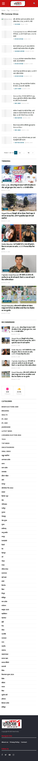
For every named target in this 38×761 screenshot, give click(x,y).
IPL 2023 (5, 419)
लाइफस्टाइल (5, 654)
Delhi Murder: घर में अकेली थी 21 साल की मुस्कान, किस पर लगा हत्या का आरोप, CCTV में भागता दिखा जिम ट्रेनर (18, 246)
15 (28, 153)
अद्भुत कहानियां (5, 455)
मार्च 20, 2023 (29, 142)
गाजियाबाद (4, 504)
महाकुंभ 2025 (5, 610)
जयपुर (3, 536)
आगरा (3, 464)
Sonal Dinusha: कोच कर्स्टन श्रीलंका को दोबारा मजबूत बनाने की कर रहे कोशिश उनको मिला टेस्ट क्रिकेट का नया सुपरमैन (18, 308)
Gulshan (17, 24)
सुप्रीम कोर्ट (5, 695)
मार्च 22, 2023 (27, 118)
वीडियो (3, 683)
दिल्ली (5, 240)
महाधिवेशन (4, 614)
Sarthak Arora (19, 142)
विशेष (3, 679)
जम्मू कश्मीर (5, 532)
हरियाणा (4, 699)
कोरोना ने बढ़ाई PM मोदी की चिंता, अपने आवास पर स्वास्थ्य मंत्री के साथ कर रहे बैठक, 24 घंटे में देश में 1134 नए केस (24, 113)
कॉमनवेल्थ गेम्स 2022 (7, 488)
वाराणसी (4, 666)
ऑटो (3, 480)
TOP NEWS (6, 443)
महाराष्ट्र (4, 618)
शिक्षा (3, 691)
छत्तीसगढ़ (4, 528)
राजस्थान (4, 638)
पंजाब (3, 565)
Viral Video (6, 451)
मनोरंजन (4, 605)
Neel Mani (18, 103)
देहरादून (4, 553)
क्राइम (3, 492)
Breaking (5, 411)
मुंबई (3, 622)
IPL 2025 (5, 423)
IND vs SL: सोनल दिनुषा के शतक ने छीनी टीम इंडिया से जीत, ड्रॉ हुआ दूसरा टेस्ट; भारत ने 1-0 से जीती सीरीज (24, 329)
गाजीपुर (3, 508)
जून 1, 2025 (25, 24)
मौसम (3, 630)
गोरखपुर (4, 516)
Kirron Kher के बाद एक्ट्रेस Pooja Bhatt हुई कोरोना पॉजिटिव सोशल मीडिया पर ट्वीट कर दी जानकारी (24, 98)
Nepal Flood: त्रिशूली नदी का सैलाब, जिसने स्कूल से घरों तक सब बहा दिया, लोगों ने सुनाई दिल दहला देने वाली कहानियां (18, 215)
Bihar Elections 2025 (10, 407)
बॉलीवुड (4, 597)
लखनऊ (4, 650)
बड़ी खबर (4, 577)
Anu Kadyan (18, 118)
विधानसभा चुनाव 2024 (8, 674)
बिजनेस (3, 585)
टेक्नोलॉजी (4, 541)
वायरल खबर (5, 658)
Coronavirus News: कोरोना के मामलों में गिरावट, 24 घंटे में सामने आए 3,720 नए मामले (24, 34)
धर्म (2, 557)
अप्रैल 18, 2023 (30, 51)
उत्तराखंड (4, 472)
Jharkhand (6, 427)
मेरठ (3, 626)
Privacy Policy (14, 742)
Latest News (7, 431)
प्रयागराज (4, 573)
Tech (3, 439)
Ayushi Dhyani (19, 39)
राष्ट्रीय (6, 270)
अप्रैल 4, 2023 (26, 88)
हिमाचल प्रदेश (5, 703)
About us (5, 742)
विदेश (5, 209)
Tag (8, 10)
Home (3, 10)
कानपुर (3, 484)
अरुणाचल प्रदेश (6, 459)
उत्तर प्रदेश (4, 468)
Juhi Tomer (18, 88)
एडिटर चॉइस (5, 476)
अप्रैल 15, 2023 (29, 63)
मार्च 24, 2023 (26, 103)
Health (4, 415)
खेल (3, 500)
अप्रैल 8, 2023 (28, 76)
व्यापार (3, 687)
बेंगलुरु (3, 593)
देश (2, 549)
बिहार (3, 589)
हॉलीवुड (4, 707)
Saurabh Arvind (19, 51)
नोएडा (3, 561)
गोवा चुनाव (4, 520)
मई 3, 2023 (28, 39)
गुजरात (3, 512)
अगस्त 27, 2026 (6, 190)
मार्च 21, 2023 (26, 130)
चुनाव (3, 524)
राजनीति (4, 634)
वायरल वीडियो (5, 662)
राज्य (3, 642)
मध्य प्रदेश (4, 601)
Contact (24, 742)
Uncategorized (8, 447)
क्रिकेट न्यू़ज (7, 180)
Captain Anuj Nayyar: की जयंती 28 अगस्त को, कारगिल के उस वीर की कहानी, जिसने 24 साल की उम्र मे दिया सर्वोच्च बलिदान (18, 277)
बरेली (3, 581)
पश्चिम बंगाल (5, 569)
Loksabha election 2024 (11, 435)
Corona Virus (15, 10)
